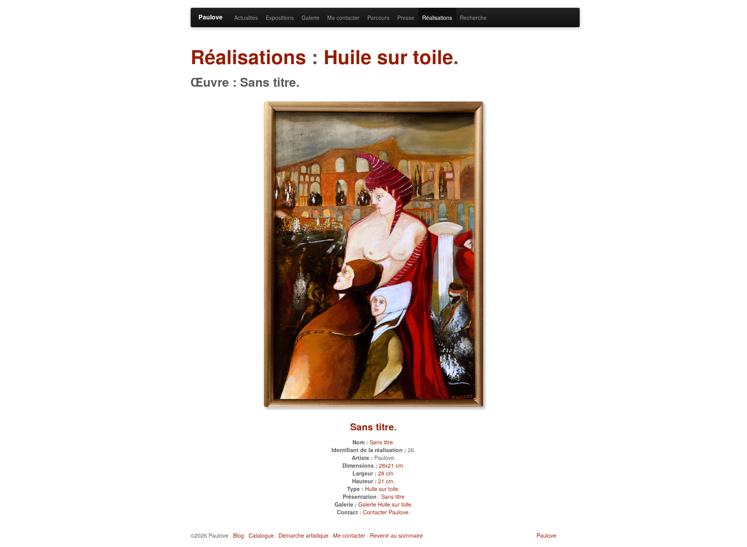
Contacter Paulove (386, 512)
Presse (405, 17)
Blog (238, 535)
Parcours (378, 17)
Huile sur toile (388, 56)
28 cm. (386, 473)
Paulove (210, 16)
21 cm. (386, 481)
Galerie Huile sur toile (384, 504)
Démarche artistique (303, 535)
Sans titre (372, 426)
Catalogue (261, 535)
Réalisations (437, 17)
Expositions (280, 17)
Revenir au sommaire (396, 535)
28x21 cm (391, 465)
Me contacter (343, 17)
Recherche (473, 17)
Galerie (310, 17)
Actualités (246, 17)
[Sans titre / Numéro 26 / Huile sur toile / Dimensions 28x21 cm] (373, 253)
